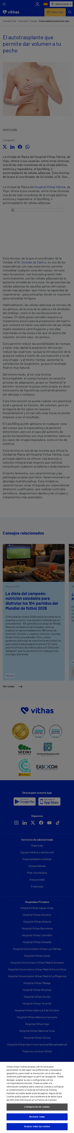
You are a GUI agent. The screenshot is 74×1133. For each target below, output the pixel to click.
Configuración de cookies (37, 1107)
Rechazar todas (37, 1117)
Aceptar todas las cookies (37, 1126)
